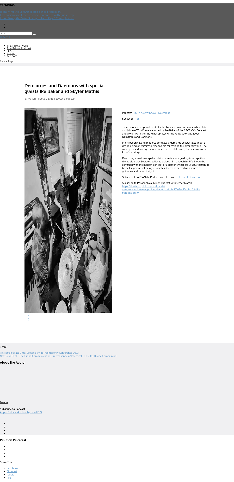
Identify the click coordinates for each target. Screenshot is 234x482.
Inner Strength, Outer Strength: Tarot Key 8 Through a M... (37, 18)
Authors (12, 56)
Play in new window (144, 112)
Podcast (70, 98)
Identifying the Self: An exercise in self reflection (30, 11)
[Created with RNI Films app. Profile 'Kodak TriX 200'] (68, 214)
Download (164, 112)
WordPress (50, 418)
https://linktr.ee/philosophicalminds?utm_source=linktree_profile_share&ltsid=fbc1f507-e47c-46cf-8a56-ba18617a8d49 (161, 189)
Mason (32, 98)
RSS (137, 118)
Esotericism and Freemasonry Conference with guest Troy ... (38, 15)
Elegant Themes (22, 418)
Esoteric (60, 98)
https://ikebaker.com (190, 177)
